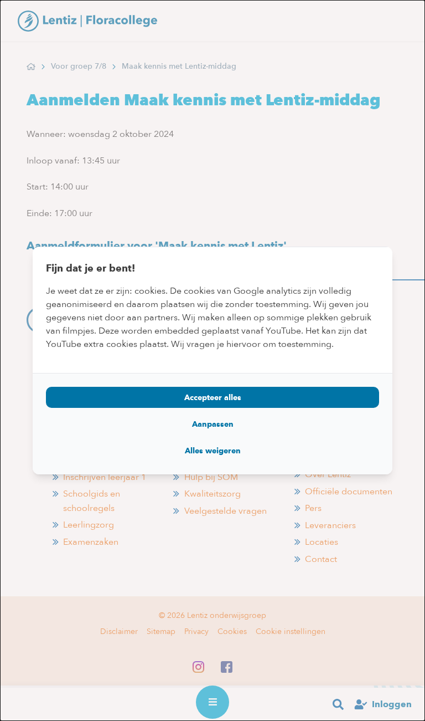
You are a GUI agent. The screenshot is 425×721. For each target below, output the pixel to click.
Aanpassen (213, 424)
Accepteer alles (212, 397)
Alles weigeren (213, 450)
